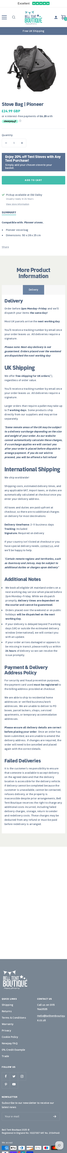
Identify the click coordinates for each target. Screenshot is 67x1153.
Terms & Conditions (14, 1017)
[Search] (13, 17)
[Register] (54, 1116)
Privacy (6, 1030)
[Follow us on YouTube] (14, 1084)
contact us (46, 546)
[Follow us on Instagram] (22, 1076)
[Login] (56, 17)
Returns (7, 1011)
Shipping (7, 1004)
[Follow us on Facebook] (6, 1076)
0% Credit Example (13, 1049)
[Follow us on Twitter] (14, 1076)
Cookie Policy (10, 1037)
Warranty (7, 1024)
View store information (17, 204)
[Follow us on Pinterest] (6, 1084)
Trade (5, 1056)
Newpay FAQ (10, 1043)
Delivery (33, 289)
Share (5, 247)
